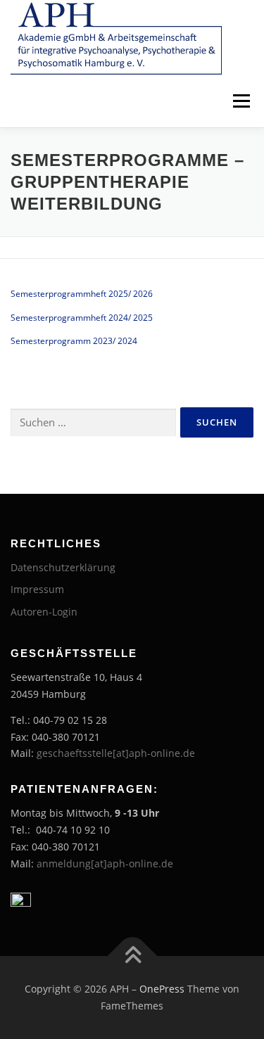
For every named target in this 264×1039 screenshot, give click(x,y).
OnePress (161, 988)
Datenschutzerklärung (63, 567)
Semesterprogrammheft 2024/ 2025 (82, 318)
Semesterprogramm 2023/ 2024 (74, 341)
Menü (240, 101)
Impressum (37, 589)
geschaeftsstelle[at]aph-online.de (116, 753)
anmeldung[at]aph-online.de (105, 863)
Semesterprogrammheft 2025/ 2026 (82, 294)
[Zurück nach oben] (132, 956)
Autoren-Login (44, 611)
